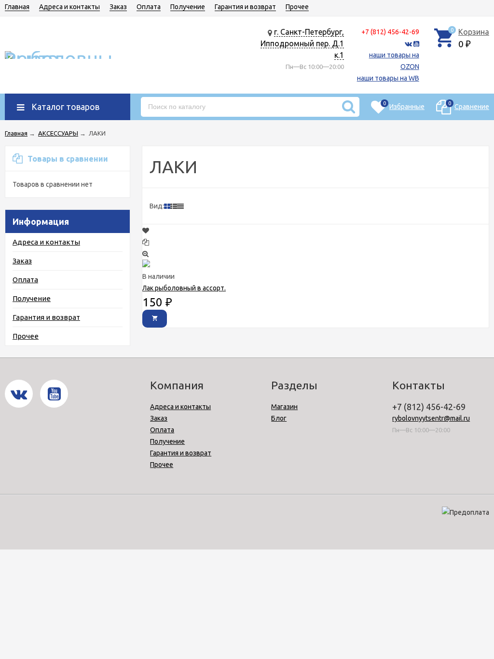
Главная (17, 7)
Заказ (118, 7)
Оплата (149, 7)
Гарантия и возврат (245, 7)
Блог (279, 418)
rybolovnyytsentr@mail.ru (431, 418)
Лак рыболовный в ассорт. (184, 288)
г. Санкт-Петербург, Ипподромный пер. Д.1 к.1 (302, 43)
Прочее (297, 7)
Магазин (284, 407)
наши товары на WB (388, 78)
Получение (187, 7)
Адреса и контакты (69, 7)
